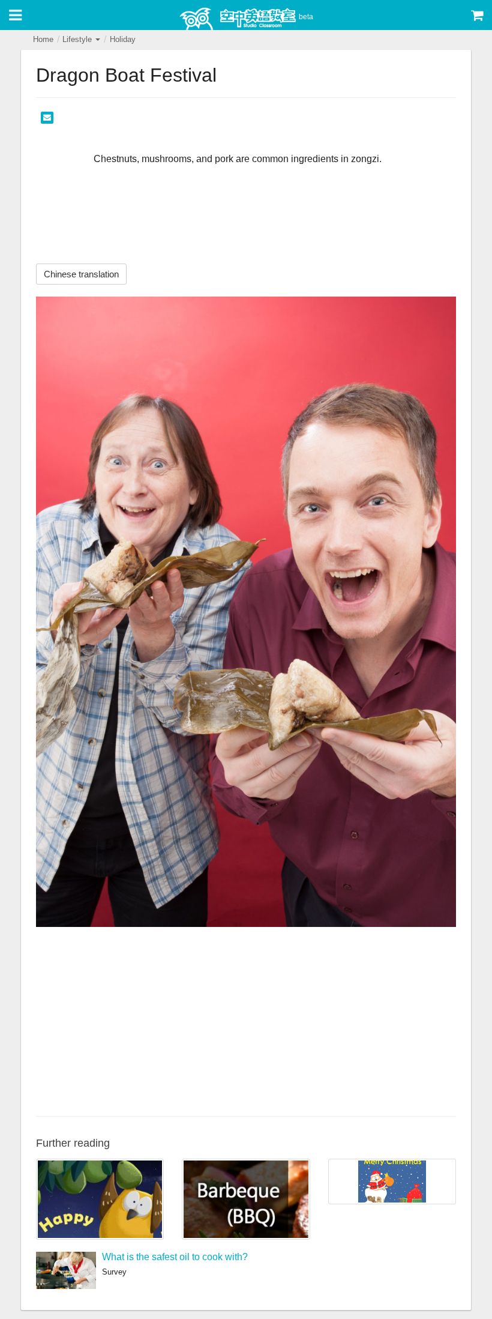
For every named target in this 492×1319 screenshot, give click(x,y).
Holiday (123, 39)
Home (43, 39)
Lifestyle (78, 39)
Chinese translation (81, 274)
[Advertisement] (246, 1020)
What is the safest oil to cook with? (175, 1257)
